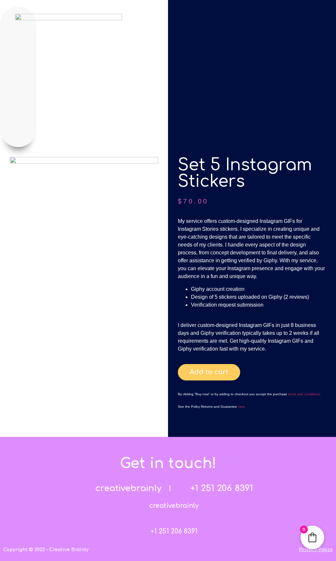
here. (242, 406)
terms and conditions (304, 394)
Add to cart (209, 372)
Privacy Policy (316, 549)
